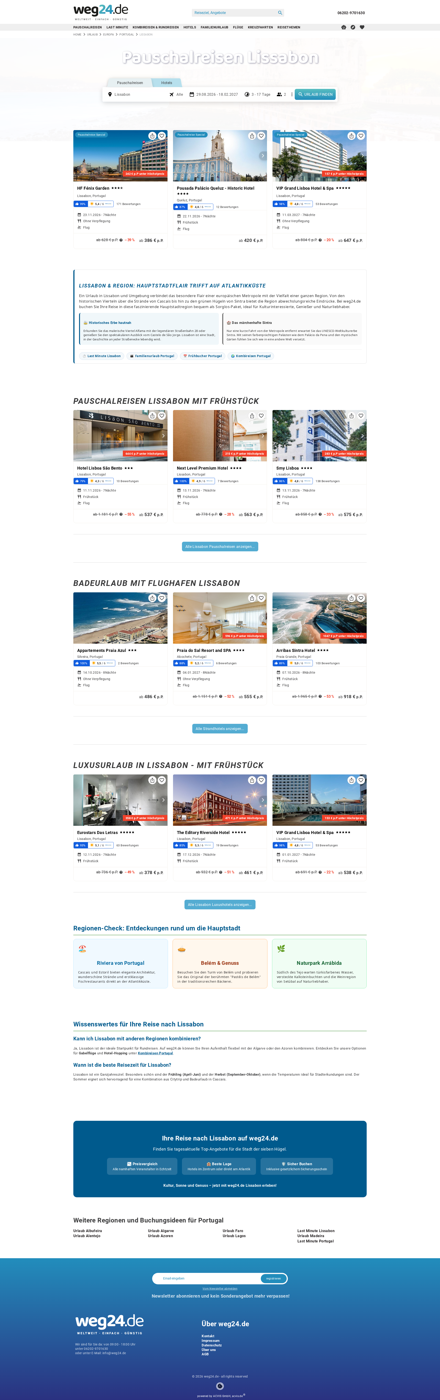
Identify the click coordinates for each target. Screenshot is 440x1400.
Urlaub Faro (233, 1230)
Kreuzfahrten (260, 27)
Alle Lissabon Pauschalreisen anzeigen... (220, 546)
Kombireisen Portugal (251, 356)
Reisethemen (289, 27)
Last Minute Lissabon (101, 356)
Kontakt (208, 1336)
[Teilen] (152, 136)
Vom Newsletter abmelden (220, 1288)
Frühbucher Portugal (202, 356)
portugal (126, 34)
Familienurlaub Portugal (152, 356)
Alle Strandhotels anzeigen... (220, 728)
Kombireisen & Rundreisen (156, 27)
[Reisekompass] (353, 27)
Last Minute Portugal (315, 1241)
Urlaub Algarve (161, 1230)
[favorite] (362, 27)
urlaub (92, 34)
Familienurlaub (214, 27)
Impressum (211, 1340)
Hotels (190, 27)
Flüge (238, 27)
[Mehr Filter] (292, 94)
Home (77, 34)
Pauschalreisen (87, 27)
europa (108, 34)
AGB (205, 1354)
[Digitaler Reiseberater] (343, 27)
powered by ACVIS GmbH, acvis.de (220, 1396)
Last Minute (117, 27)
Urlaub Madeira (310, 1235)
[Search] (280, 13)
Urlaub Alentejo (86, 1235)
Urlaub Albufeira (87, 1230)
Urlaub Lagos (234, 1235)
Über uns (209, 1349)
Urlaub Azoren (160, 1235)
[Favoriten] (162, 136)
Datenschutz (212, 1345)
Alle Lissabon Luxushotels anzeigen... (220, 904)
